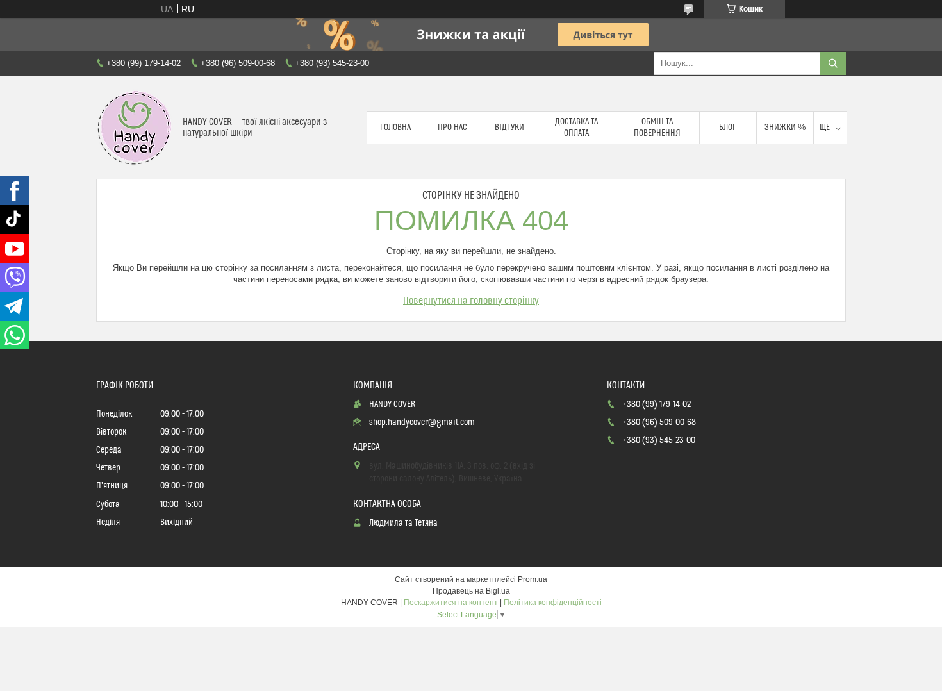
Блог (727, 127)
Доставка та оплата (576, 127)
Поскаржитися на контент (451, 602)
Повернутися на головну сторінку (471, 300)
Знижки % (785, 127)
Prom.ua (532, 579)
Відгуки (509, 127)
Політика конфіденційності (553, 602)
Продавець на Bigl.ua (471, 591)
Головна (395, 127)
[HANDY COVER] (134, 127)
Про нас (452, 127)
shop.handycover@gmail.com (422, 422)
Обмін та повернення (657, 127)
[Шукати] (833, 63)
